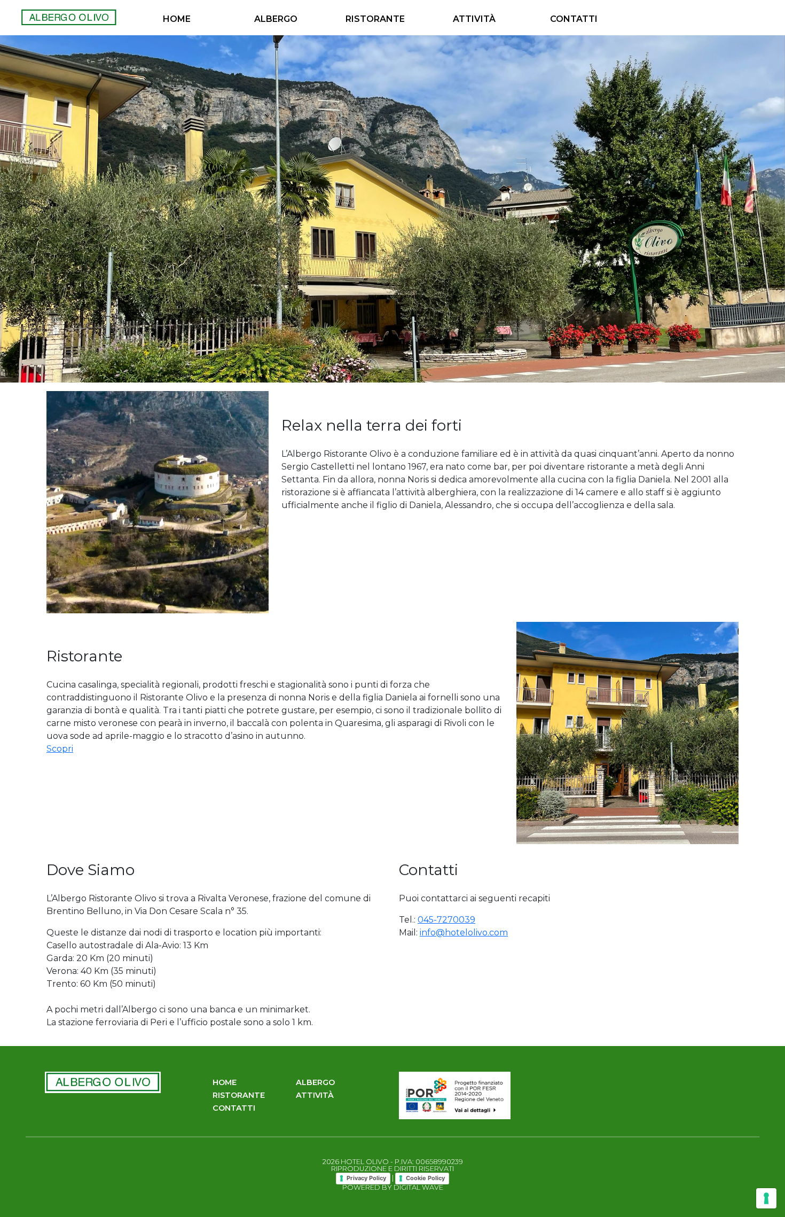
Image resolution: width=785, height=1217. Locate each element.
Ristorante (375, 19)
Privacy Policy (366, 1178)
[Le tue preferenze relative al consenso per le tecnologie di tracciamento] (766, 1198)
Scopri (59, 749)
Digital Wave (418, 1187)
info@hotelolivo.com (464, 932)
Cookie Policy (425, 1178)
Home (177, 19)
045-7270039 (446, 920)
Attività (474, 19)
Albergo (275, 19)
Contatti (574, 19)
